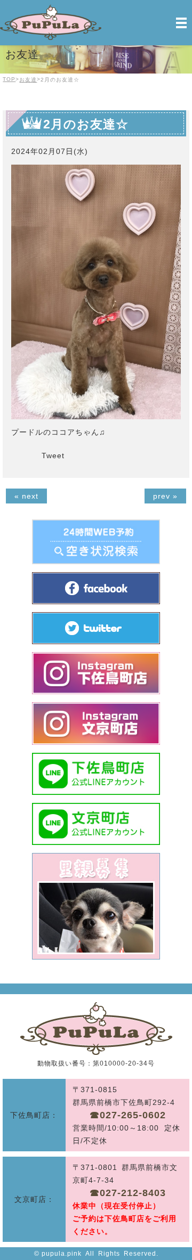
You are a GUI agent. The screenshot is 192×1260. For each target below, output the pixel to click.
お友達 (28, 80)
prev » (165, 496)
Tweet (53, 455)
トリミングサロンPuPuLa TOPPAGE (96, 1028)
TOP (9, 79)
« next (26, 496)
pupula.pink (62, 1253)
